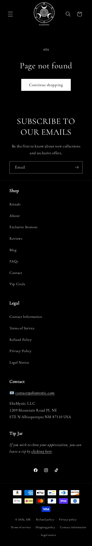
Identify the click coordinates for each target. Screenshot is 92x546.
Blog (13, 249)
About (14, 215)
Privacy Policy (20, 350)
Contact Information (25, 316)
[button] (10, 14)
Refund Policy (20, 339)
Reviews (15, 238)
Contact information (73, 527)
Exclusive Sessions (23, 226)
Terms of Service (22, 328)
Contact (15, 272)
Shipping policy (45, 527)
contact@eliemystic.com (35, 392)
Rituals (15, 204)
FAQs (13, 261)
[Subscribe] (76, 167)
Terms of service (21, 527)
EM (28, 520)
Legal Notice (19, 362)
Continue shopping (46, 84)
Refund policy (45, 519)
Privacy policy (68, 519)
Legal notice (48, 535)
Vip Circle (17, 283)
